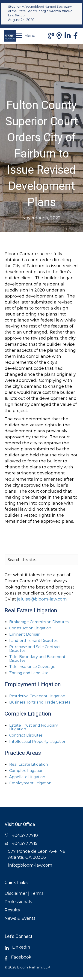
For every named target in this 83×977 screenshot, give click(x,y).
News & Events (20, 918)
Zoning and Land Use (28, 673)
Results (12, 910)
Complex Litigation (26, 770)
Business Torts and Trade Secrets (39, 702)
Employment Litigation (30, 783)
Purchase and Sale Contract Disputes (35, 649)
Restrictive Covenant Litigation (37, 696)
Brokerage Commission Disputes (38, 622)
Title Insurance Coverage (32, 666)
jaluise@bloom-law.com (42, 599)
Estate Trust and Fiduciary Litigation (33, 727)
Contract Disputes (25, 735)
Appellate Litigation (27, 777)
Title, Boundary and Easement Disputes (37, 659)
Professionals (18, 901)
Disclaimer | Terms (24, 893)
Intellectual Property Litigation (37, 741)
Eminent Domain (24, 634)
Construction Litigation (30, 628)
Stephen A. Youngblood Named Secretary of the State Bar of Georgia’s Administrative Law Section (40, 11)
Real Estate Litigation (28, 764)
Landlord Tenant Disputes (33, 640)
